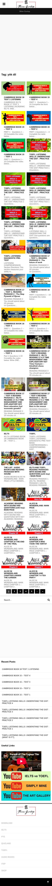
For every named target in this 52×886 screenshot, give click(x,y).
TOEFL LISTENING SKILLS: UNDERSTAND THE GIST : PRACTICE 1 (14, 225)
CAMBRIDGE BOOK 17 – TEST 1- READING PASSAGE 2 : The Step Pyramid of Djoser (14, 293)
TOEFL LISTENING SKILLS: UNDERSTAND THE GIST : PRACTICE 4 (39, 157)
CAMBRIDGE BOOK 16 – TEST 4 (39, 291)
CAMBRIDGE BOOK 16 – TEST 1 (14, 352)
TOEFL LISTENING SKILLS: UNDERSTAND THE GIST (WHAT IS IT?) (39, 225)
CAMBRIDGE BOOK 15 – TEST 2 (39, 128)
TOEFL (32, 434)
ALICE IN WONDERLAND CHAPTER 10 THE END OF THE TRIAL (14, 540)
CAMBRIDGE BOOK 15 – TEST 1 (14, 155)
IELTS (6, 434)
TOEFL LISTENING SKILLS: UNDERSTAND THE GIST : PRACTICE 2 (39, 191)
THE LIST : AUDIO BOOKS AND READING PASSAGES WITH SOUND (14, 470)
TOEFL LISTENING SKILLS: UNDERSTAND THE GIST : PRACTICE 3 (14, 191)
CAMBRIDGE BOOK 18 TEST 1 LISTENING (14, 98)
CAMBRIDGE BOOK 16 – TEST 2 (39, 325)
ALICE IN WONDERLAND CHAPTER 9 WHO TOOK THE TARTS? (38, 540)
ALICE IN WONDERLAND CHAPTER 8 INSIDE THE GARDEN (12, 574)
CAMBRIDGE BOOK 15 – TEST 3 (14, 128)
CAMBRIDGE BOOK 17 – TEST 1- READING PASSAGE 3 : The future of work (39, 259)
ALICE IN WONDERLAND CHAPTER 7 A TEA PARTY (37, 574)
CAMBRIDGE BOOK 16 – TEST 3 (14, 325)
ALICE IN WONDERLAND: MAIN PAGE (39, 505)
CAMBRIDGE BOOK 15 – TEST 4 (39, 98)
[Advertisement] (26, 42)
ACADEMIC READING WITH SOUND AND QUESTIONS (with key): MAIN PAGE (14, 506)
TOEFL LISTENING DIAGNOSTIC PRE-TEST (12, 258)
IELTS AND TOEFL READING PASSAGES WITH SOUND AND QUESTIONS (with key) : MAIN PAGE (39, 471)
